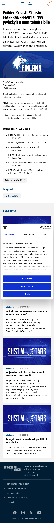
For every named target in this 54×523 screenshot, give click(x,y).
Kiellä (27, 294)
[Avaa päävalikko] (3, 3)
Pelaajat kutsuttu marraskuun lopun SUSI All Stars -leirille (26, 441)
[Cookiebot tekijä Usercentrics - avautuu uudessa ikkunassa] (39, 227)
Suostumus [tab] (9, 234)
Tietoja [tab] (44, 234)
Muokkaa (25, 286)
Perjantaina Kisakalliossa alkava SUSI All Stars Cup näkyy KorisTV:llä (25, 374)
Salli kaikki (27, 279)
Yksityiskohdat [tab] (27, 234)
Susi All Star (13, 195)
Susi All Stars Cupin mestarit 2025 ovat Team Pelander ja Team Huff (26, 313)
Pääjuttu (10, 307)
